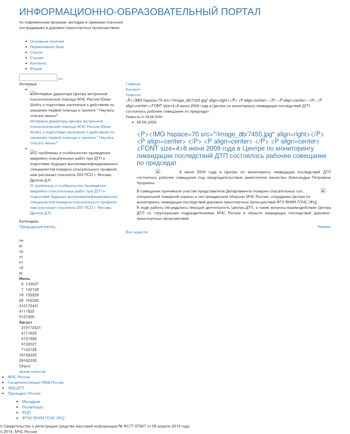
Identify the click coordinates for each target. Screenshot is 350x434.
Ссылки (36, 57)
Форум (36, 68)
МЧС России (19, 376)
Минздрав (31, 401)
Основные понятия (47, 41)
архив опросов (32, 371)
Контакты (38, 63)
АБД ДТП (16, 387)
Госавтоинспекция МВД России (36, 382)
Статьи (36, 52)
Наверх (324, 226)
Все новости (137, 231)
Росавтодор (32, 406)
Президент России (24, 393)
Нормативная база (47, 46)
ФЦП (26, 412)
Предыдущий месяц (37, 226)
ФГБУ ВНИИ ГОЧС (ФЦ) (43, 417)
